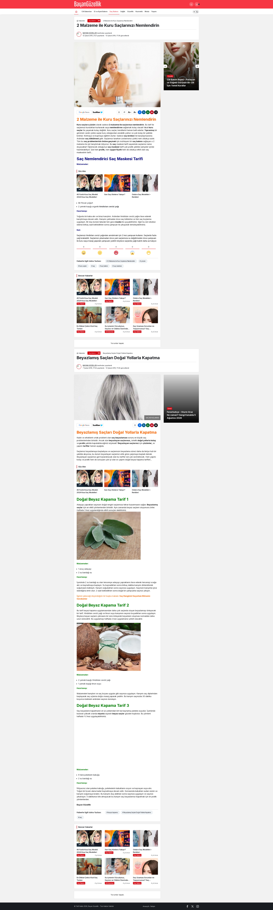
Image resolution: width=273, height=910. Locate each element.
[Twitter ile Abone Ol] (97, 112)
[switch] (195, 11)
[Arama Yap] (191, 4)
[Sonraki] (197, 66)
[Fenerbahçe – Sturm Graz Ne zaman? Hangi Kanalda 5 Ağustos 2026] (181, 399)
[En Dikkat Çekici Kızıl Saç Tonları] (89, 320)
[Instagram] (197, 906)
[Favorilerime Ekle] (119, 112)
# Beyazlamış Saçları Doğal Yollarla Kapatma (136, 812)
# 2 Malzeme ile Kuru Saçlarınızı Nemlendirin (121, 261)
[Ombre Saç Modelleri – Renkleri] (145, 186)
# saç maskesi (117, 266)
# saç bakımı (104, 266)
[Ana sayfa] (76, 11)
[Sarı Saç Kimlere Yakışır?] (117, 186)
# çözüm (142, 261)
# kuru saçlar (82, 266)
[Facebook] (187, 906)
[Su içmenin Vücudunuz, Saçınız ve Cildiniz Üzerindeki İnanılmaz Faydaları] (117, 320)
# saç (93, 266)
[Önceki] (165, 66)
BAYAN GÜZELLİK (90, 33)
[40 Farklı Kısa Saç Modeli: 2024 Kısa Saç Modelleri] (90, 186)
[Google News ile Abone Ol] (84, 112)
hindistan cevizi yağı (109, 206)
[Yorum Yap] (124, 112)
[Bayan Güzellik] (87, 4)
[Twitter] (192, 906)
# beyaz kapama (112, 812)
